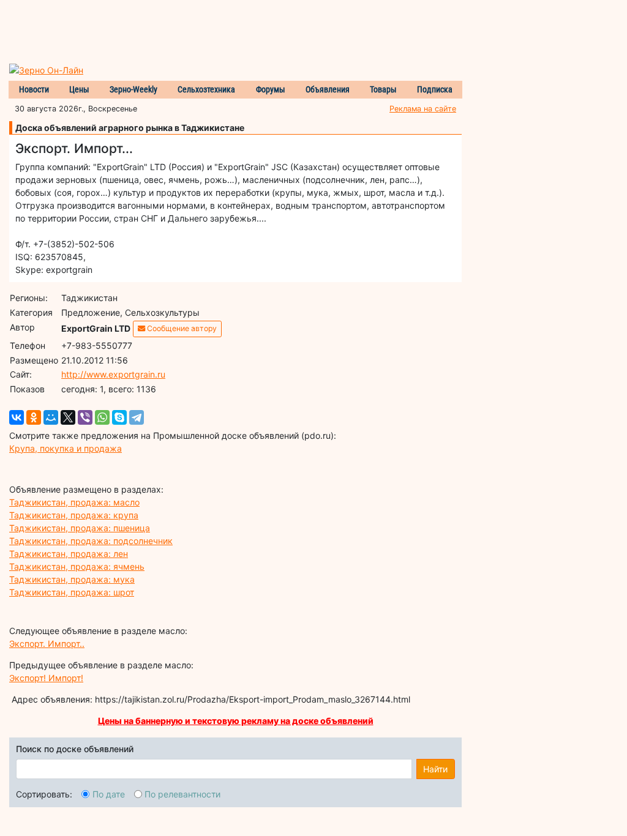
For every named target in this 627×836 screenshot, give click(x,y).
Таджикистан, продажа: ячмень (77, 566)
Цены (79, 89)
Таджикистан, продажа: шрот (71, 592)
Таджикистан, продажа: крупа (73, 515)
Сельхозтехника (206, 89)
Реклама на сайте (422, 108)
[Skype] (119, 417)
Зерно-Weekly (133, 89)
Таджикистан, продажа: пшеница (79, 528)
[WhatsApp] (102, 417)
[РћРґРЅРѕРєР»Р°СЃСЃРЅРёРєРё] (33, 417)
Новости (34, 89)
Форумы (270, 89)
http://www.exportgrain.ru (113, 374)
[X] (68, 417)
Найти (435, 769)
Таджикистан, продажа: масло (74, 502)
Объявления (328, 89)
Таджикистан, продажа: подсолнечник (91, 541)
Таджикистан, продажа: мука (72, 579)
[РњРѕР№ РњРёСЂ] (50, 417)
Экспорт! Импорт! (46, 678)
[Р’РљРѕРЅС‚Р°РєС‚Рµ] (16, 417)
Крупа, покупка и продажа (65, 448)
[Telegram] (136, 417)
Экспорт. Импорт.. (46, 643)
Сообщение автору (181, 328)
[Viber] (85, 417)
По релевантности (182, 794)
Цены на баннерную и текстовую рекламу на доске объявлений (236, 720)
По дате (108, 794)
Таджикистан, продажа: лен (68, 553)
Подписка (434, 89)
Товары (383, 89)
